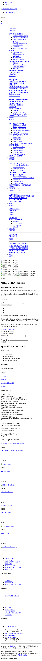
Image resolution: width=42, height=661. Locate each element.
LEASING (8, 615)
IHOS (3, 386)
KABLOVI (8, 564)
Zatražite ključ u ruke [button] (7, 329)
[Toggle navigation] (1, 25)
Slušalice (16, 68)
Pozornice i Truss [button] (14, 189)
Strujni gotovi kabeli (19, 128)
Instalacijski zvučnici (19, 39)
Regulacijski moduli (19, 154)
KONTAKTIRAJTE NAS (13, 584)
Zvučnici (4, 376)
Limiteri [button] (11, 212)
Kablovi (11, 119)
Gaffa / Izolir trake (19, 112)
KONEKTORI (10, 565)
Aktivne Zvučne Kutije (20, 37)
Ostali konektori (18, 150)
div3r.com (13, 646)
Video (11, 205)
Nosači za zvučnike (19, 65)
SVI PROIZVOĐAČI (12, 596)
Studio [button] (11, 238)
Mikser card (17, 57)
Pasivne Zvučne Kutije (20, 36)
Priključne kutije (18, 152)
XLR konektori (18, 148)
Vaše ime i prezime (7, 331)
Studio (11, 240)
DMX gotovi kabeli (19, 125)
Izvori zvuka (17, 225)
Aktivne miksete (18, 59)
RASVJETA (9, 560)
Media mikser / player (20, 48)
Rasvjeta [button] (11, 158)
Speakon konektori (19, 147)
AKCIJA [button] (12, 229)
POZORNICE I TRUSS (13, 567)
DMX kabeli (17, 139)
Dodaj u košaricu (7, 305)
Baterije (15, 110)
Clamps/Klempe (18, 181)
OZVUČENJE (10, 558)
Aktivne (3, 379)
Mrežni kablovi (18, 136)
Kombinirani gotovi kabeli (21, 130)
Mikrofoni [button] (12, 74)
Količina (3, 336)
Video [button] (11, 203)
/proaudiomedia (10, 635)
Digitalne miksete (18, 54)
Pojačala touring (18, 45)
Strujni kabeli (17, 141)
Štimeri (15, 227)
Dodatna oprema (14, 96)
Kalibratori (16, 221)
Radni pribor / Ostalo (20, 114)
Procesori (16, 47)
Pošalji (4, 342)
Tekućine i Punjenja (19, 176)
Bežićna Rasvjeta (18, 170)
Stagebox (16, 56)
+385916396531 (10, 12)
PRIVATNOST (10, 611)
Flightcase (16, 179)
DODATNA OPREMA (12, 562)
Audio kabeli (17, 138)
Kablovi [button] (11, 118)
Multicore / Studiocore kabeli (22, 143)
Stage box (16, 132)
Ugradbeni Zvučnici (7, 383)
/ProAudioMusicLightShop (14, 633)
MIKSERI (8, 569)
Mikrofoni (12, 76)
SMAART (16, 72)
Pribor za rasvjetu (18, 183)
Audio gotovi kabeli (19, 127)
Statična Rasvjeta (18, 167)
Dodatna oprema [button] (14, 94)
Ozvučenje (12, 30)
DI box (15, 63)
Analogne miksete (19, 52)
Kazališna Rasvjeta (19, 169)
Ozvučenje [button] (12, 28)
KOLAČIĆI (9, 609)
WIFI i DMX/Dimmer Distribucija (24, 178)
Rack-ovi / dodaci (18, 67)
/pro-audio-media (10, 637)
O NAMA (8, 581)
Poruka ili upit (5, 340)
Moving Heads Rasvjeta (21, 165)
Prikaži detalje (22, 655)
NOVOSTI (8, 607)
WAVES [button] (11, 254)
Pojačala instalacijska (20, 43)
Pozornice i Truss (14, 190)
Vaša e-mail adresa (7, 333)
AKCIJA (12, 230)
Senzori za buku (18, 223)
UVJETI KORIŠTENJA (13, 613)
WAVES (11, 256)
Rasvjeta (11, 159)
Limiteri (11, 214)
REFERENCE (9, 582)
